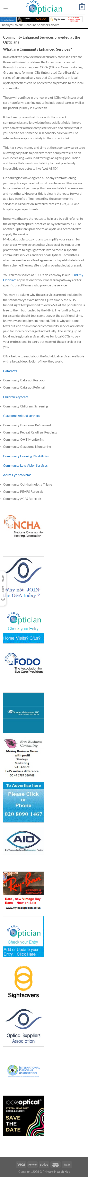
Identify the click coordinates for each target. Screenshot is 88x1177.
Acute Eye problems (17, 475)
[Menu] (5, 7)
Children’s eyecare (15, 397)
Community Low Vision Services (25, 465)
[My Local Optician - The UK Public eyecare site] (44, 7)
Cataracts (10, 371)
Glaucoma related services (21, 415)
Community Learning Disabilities (26, 456)
